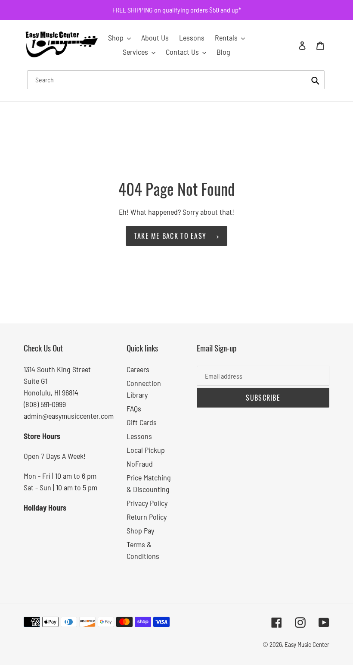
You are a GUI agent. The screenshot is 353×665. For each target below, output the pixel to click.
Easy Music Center (307, 644)
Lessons (139, 436)
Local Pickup (146, 450)
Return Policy (147, 516)
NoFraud (140, 463)
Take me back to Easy (170, 236)
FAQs (134, 408)
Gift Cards (142, 422)
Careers (138, 369)
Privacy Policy (147, 503)
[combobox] (176, 79)
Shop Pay (140, 530)
